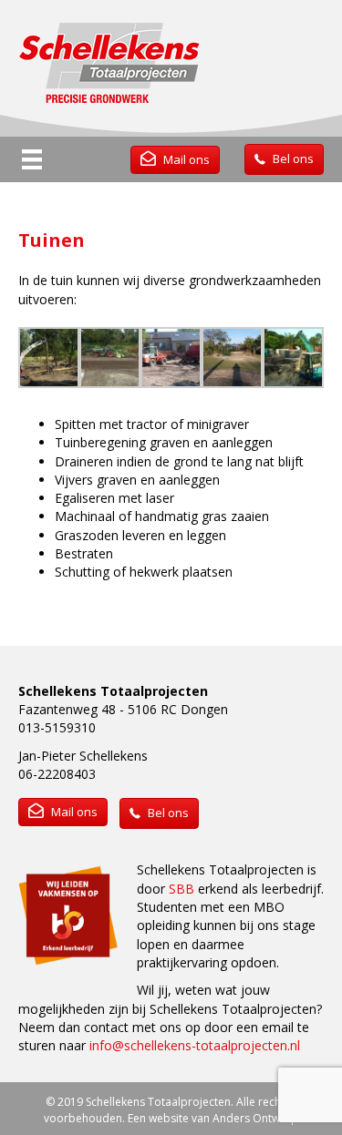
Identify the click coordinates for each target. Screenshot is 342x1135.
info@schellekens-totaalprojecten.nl (194, 1045)
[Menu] (32, 159)
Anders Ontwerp (255, 1118)
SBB (181, 888)
